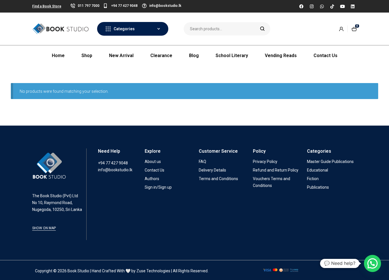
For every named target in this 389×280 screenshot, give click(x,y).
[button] (372, 263)
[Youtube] (342, 6)
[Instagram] (311, 6)
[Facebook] (301, 6)
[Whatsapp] (322, 6)
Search (262, 28)
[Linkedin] (352, 6)
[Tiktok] (332, 6)
